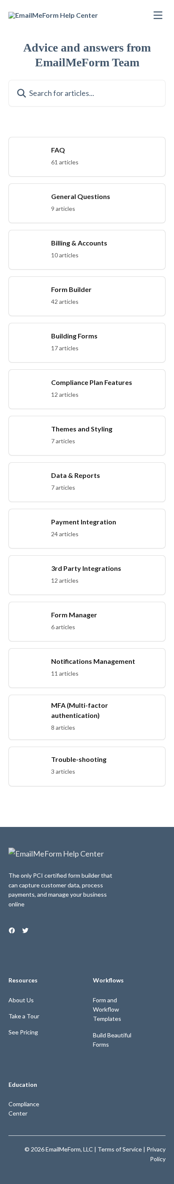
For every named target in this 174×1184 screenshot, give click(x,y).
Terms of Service (120, 1149)
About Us (21, 1000)
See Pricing (23, 1032)
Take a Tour (23, 1016)
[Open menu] (158, 15)
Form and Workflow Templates (107, 1009)
